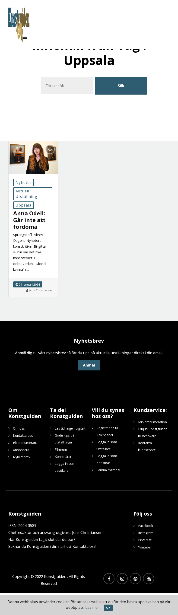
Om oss (19, 428)
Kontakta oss (23, 435)
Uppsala (24, 205)
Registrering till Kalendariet (107, 431)
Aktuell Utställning (26, 193)
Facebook (145, 525)
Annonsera (21, 450)
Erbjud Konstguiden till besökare (152, 432)
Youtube (144, 547)
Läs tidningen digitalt (70, 428)
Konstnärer (63, 456)
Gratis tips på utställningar (64, 438)
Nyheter (24, 182)
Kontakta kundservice (147, 446)
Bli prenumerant (25, 442)
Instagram (145, 533)
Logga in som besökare (65, 467)
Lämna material (108, 470)
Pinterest (145, 540)
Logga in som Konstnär (106, 459)
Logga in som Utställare (106, 445)
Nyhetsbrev (21, 457)
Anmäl (89, 365)
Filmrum (61, 449)
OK (108, 608)
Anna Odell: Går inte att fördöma (29, 219)
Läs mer (92, 607)
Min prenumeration (152, 422)
